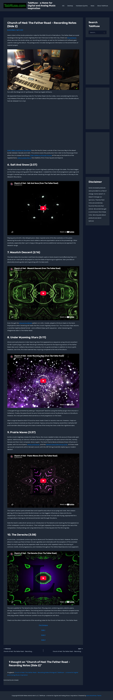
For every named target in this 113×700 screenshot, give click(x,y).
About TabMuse (102, 6)
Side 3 (43, 635)
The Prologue (43, 625)
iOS (63, 6)
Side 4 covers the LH (24, 158)
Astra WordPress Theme (93, 695)
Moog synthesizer (34, 444)
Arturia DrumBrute (25, 323)
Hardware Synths (82, 6)
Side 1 (43, 630)
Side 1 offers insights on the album (19, 150)
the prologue (71, 38)
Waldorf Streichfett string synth (56, 444)
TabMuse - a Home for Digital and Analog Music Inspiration (42, 6)
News (92, 6)
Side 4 (43, 640)
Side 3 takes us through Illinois (41, 155)
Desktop (70, 6)
